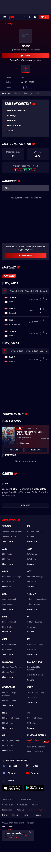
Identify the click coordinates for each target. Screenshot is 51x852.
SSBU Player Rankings (11, 599)
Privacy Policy (25, 800)
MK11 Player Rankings (11, 741)
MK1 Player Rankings (35, 577)
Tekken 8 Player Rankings (12, 531)
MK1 (29, 571)
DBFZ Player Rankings (11, 622)
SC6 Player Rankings (35, 644)
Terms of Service (8, 800)
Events (5, 815)
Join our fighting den (16, 760)
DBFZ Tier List (7, 627)
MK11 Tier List (7, 746)
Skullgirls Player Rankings (12, 667)
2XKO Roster (7, 554)
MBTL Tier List (7, 723)
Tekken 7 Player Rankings (37, 599)
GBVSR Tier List (8, 582)
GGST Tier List (7, 649)
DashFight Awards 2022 (36, 751)
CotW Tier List (32, 554)
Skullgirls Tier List (9, 672)
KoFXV (30, 687)
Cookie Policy (7, 805)
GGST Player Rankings (11, 644)
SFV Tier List (31, 723)
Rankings (12, 115)
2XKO (4, 548)
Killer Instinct (34, 662)
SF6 (28, 526)
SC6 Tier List (31, 649)
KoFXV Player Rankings (36, 693)
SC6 (28, 639)
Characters (36, 815)
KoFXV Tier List (32, 698)
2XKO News (6, 559)
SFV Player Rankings (35, 718)
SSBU (4, 594)
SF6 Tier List (31, 536)
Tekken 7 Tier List (33, 604)
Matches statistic (16, 110)
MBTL (4, 712)
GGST (4, 639)
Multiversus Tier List (10, 700)
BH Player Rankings (34, 622)
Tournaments (14, 125)
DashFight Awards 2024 (34, 741)
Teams (25, 815)
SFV (28, 712)
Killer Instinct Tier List (35, 675)
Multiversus (8, 687)
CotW (29, 548)
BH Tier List (31, 627)
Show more (6, 541)
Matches (11, 120)
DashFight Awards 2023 (36, 747)
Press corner (7, 810)
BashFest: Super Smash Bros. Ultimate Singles (30, 433)
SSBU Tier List (7, 604)
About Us (20, 810)
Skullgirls (7, 662)
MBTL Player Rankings (11, 718)
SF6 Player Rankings (34, 531)
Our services (36, 805)
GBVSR (5, 571)
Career (10, 130)
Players (15, 815)
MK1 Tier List (32, 582)
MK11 (5, 735)
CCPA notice (22, 805)
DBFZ (4, 616)
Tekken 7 (31, 594)
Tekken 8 (6, 526)
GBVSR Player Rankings (11, 577)
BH (28, 616)
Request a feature (35, 810)
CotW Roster (32, 559)
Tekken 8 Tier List (9, 536)
